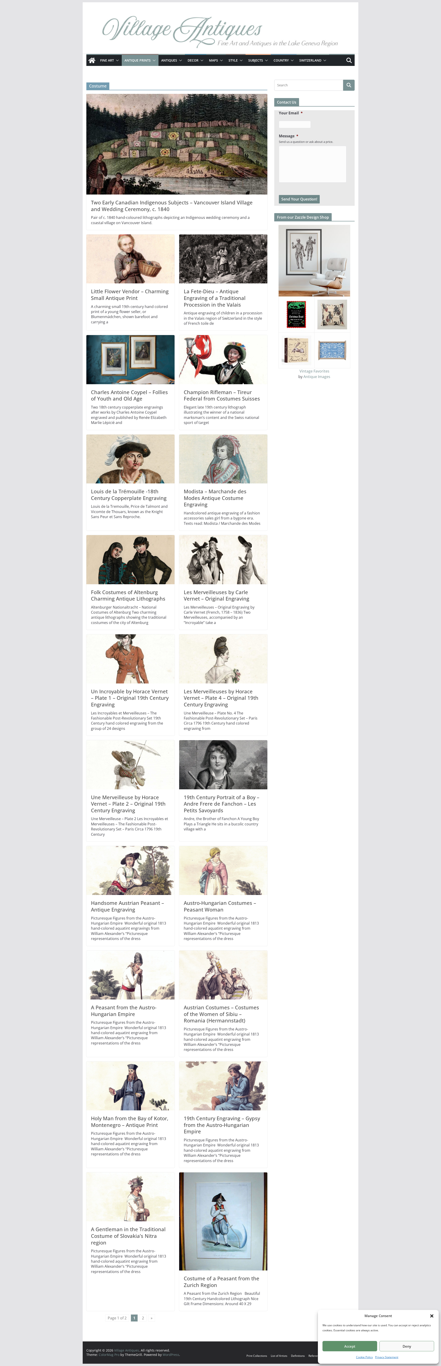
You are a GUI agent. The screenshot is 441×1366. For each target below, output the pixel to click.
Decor (193, 60)
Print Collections (256, 1356)
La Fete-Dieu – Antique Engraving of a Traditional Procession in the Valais (215, 298)
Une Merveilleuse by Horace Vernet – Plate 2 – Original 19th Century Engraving (128, 804)
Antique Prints (137, 60)
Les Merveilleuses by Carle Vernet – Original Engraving (216, 595)
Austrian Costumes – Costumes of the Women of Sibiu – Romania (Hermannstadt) (221, 1014)
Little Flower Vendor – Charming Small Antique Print (130, 294)
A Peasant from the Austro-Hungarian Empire (123, 1010)
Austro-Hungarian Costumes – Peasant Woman (220, 906)
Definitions (298, 1356)
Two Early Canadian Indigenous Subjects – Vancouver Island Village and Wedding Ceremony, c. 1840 (172, 205)
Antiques (169, 60)
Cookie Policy (364, 1357)
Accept (349, 1346)
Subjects (255, 60)
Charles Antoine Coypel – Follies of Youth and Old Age (129, 395)
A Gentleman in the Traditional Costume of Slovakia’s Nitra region (128, 1236)
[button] (432, 1316)
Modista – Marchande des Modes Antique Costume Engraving (215, 498)
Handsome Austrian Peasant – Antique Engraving (127, 906)
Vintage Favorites (314, 371)
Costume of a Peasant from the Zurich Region (221, 1281)
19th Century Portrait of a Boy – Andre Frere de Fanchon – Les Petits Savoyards (221, 804)
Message (288, 136)
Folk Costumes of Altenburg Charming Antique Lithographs (128, 595)
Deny (407, 1346)
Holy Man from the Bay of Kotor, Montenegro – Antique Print (129, 1121)
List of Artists (279, 1356)
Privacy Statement (386, 1357)
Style (233, 60)
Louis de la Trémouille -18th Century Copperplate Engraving (129, 494)
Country (281, 60)
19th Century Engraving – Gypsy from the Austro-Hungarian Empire (222, 1125)
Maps (213, 60)
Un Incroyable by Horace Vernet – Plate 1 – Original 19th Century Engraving (130, 698)
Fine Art (107, 60)
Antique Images (316, 376)
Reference (315, 1356)
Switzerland (310, 60)
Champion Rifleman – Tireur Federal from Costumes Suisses (222, 395)
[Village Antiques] (220, 33)
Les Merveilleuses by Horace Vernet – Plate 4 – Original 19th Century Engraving (221, 698)
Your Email (291, 113)
